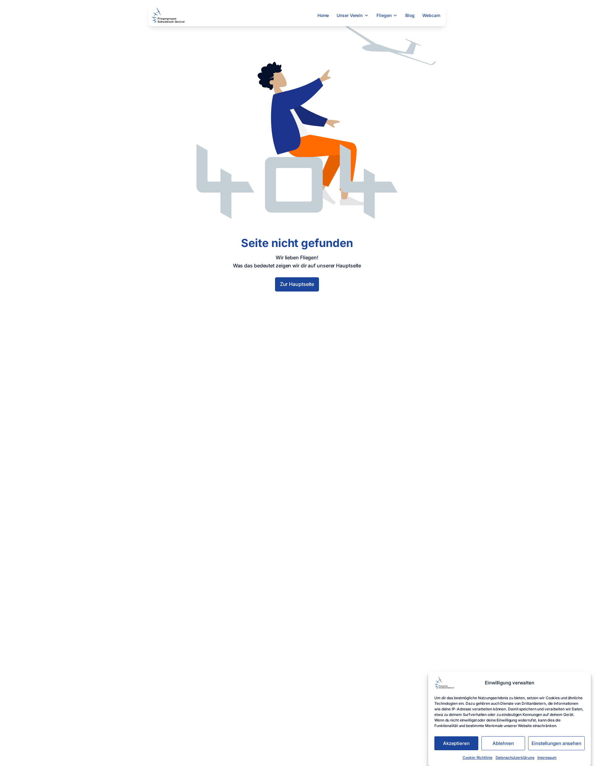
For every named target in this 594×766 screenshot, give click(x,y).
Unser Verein (350, 15)
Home (323, 15)
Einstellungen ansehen (556, 743)
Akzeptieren (456, 743)
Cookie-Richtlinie (477, 757)
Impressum (547, 757)
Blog (410, 15)
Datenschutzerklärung (515, 757)
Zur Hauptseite (297, 284)
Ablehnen (503, 743)
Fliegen (384, 15)
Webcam (431, 15)
